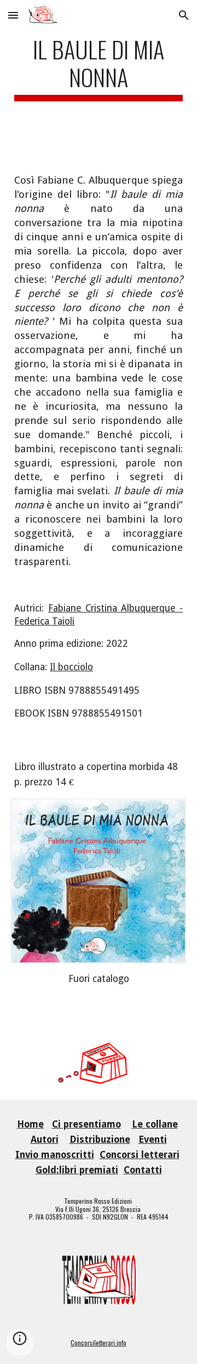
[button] (13, 15)
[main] (98, 78)
